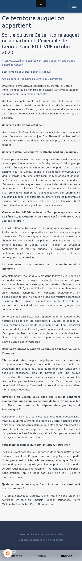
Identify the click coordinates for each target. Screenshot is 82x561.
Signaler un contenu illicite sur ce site (41, 539)
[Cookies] (7, 553)
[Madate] (41, 556)
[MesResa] (66, 556)
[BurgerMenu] (74, 6)
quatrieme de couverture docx (20, 71)
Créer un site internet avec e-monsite (41, 534)
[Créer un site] (15, 556)
